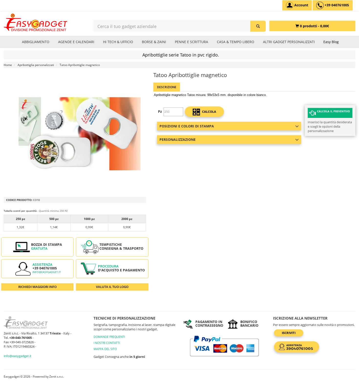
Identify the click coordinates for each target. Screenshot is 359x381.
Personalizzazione (177, 139)
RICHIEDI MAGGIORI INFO (37, 287)
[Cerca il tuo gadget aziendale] (258, 26)
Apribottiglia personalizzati (36, 65)
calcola (208, 111)
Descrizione (166, 87)
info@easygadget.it (46, 272)
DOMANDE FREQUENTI (109, 337)
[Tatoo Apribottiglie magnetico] (79, 134)
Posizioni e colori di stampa (186, 126)
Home (8, 65)
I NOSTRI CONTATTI (107, 343)
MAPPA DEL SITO (105, 349)
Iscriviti (289, 333)
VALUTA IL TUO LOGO (112, 287)
